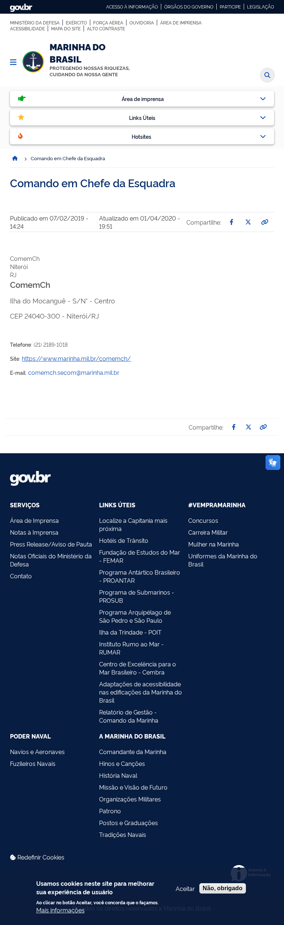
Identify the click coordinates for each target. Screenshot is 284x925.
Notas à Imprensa (34, 532)
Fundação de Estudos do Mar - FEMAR (139, 556)
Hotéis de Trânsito (123, 540)
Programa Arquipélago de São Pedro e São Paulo (135, 616)
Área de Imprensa (181, 23)
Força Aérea (108, 23)
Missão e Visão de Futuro (133, 787)
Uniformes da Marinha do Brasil (222, 560)
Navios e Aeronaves (37, 751)
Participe (230, 7)
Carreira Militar (208, 532)
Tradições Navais (122, 834)
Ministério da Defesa (35, 23)
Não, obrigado (223, 888)
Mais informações (60, 910)
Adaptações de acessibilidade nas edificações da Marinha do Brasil (140, 692)
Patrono (110, 811)
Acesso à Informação (132, 7)
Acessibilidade (27, 28)
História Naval (118, 775)
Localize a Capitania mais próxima (133, 524)
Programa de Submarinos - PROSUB (136, 596)
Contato (21, 576)
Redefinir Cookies (40, 857)
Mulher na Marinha (213, 544)
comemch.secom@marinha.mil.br (73, 372)
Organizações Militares (130, 799)
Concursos (203, 520)
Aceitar (185, 888)
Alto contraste (106, 28)
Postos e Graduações (128, 822)
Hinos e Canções (122, 763)
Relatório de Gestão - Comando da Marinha (128, 716)
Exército (76, 23)
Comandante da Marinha (132, 751)
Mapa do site (66, 28)
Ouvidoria (141, 23)
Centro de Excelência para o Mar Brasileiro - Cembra (137, 668)
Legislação (260, 7)
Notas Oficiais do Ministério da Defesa (51, 560)
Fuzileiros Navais (32, 763)
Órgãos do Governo (188, 7)
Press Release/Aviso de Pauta (51, 544)
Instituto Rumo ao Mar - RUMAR (131, 648)
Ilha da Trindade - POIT (130, 632)
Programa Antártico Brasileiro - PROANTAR (139, 576)
